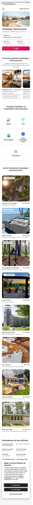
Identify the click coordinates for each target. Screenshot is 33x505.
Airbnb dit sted (24, 9)
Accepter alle (16, 485)
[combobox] (15, 37)
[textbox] (8, 43)
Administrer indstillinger (15, 494)
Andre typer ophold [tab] (7, 444)
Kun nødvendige (15, 489)
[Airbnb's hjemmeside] (3, 8)
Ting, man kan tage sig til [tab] (22, 444)
